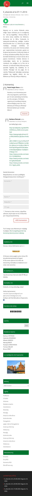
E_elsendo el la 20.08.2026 (12, 484)
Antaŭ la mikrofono (9, 415)
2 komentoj (12, 17)
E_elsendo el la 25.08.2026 (12, 479)
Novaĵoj (5, 413)
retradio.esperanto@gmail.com (13, 293)
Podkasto (6, 395)
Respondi (24, 113)
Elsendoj (5, 17)
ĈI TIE (23, 275)
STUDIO (5, 398)
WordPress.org (8, 465)
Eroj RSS (5, 459)
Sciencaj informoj (8, 427)
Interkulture (7, 407)
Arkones (5, 401)
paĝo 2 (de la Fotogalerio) (11, 424)
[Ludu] (5, 22)
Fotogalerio (6, 421)
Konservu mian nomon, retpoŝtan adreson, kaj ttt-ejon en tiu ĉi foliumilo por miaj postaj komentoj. (15, 214)
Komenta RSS (7, 462)
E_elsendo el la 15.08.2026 (12, 489)
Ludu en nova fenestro (17, 24)
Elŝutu (5, 27)
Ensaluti (5, 457)
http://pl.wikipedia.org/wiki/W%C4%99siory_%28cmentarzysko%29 (19, 130)
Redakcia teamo (8, 404)
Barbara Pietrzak (15, 15)
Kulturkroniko (7, 418)
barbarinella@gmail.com (13, 296)
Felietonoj (6, 430)
